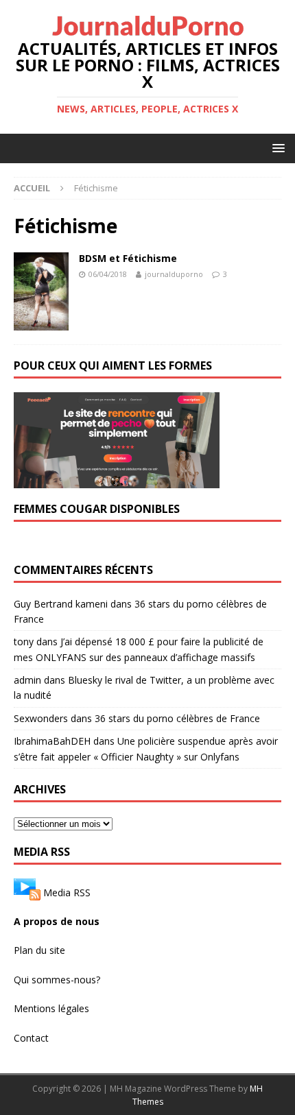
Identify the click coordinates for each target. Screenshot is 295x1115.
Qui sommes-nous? (57, 979)
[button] (276, 147)
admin (27, 679)
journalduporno (174, 274)
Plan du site (39, 950)
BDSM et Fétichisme (128, 258)
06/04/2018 (107, 274)
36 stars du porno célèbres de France (177, 718)
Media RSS (67, 892)
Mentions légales (51, 1008)
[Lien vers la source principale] (27, 892)
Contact (31, 1037)
